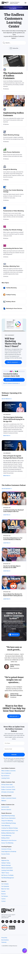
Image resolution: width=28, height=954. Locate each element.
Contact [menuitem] (3, 901)
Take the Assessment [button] (12, 362)
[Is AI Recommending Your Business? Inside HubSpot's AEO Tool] (14, 510)
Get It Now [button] (8, 380)
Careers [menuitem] (3, 899)
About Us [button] (3, 881)
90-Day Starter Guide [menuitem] (7, 784)
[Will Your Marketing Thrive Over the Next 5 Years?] (14, 342)
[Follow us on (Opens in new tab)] (3, 921)
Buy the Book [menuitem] (4, 775)
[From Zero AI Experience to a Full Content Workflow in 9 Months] (14, 538)
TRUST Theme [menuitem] (5, 873)
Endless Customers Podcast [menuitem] (8, 798)
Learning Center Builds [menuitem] (7, 870)
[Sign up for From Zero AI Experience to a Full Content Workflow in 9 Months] (14, 526)
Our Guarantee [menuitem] (5, 886)
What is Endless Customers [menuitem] (8, 770)
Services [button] (3, 858)
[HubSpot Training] (14, 294)
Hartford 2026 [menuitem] (5, 807)
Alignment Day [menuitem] (5, 860)
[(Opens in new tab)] (5, 927)
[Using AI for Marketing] (14, 172)
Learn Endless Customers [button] (8, 768)
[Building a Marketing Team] (14, 270)
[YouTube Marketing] (14, 287)
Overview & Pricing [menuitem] (6, 849)
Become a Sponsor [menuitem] (6, 809)
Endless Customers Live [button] (7, 804)
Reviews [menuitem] (3, 894)
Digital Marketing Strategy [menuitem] (8, 815)
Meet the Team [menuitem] (5, 889)
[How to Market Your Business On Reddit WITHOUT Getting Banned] (14, 594)
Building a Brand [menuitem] (5, 838)
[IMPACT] (5, 3)
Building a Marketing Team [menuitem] (8, 833)
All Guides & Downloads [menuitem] (7, 792)
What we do (15, 634)
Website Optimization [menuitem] (7, 868)
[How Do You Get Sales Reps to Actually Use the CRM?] (14, 566)
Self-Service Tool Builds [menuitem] (7, 875)
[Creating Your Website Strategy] (14, 232)
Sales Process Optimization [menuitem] (8, 818)
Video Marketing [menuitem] (5, 825)
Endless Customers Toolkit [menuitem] (8, 789)
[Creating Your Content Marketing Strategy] (14, 193)
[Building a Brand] (14, 301)
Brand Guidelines (5, 939)
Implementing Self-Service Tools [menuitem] (9, 830)
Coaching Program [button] (6, 846)
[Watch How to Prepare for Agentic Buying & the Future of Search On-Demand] (14, 445)
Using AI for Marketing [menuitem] (7, 820)
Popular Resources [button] (6, 813)
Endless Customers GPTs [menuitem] (8, 787)
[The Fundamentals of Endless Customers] (14, 72)
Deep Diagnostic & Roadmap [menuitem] (8, 851)
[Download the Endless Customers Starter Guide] (14, 375)
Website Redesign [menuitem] (6, 865)
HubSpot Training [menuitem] (5, 863)
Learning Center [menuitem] (5, 778)
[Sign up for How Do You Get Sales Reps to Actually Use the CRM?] (14, 554)
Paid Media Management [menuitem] (7, 878)
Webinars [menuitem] (3, 800)
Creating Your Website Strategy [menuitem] (9, 828)
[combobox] (14, 43)
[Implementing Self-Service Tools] (14, 251)
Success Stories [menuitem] (5, 854)
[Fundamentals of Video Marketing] (14, 213)
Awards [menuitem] (3, 891)
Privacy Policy (20, 761)
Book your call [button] (13, 716)
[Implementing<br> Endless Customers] (14, 110)
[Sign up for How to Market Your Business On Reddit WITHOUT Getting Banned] (14, 582)
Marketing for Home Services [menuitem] (8, 840)
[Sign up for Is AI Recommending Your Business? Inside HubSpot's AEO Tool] (14, 498)
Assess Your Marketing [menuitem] (7, 843)
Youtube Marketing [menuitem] (6, 835)
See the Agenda (12, 8)
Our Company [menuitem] (5, 884)
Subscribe (15, 48)
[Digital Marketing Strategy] (14, 136)
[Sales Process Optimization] (14, 153)
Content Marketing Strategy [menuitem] (8, 823)
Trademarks (3, 942)
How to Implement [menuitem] (6, 773)
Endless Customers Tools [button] (8, 782)
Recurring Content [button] (6, 795)
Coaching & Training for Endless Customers (14, 3)
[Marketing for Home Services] (14, 308)
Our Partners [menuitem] (4, 896)
